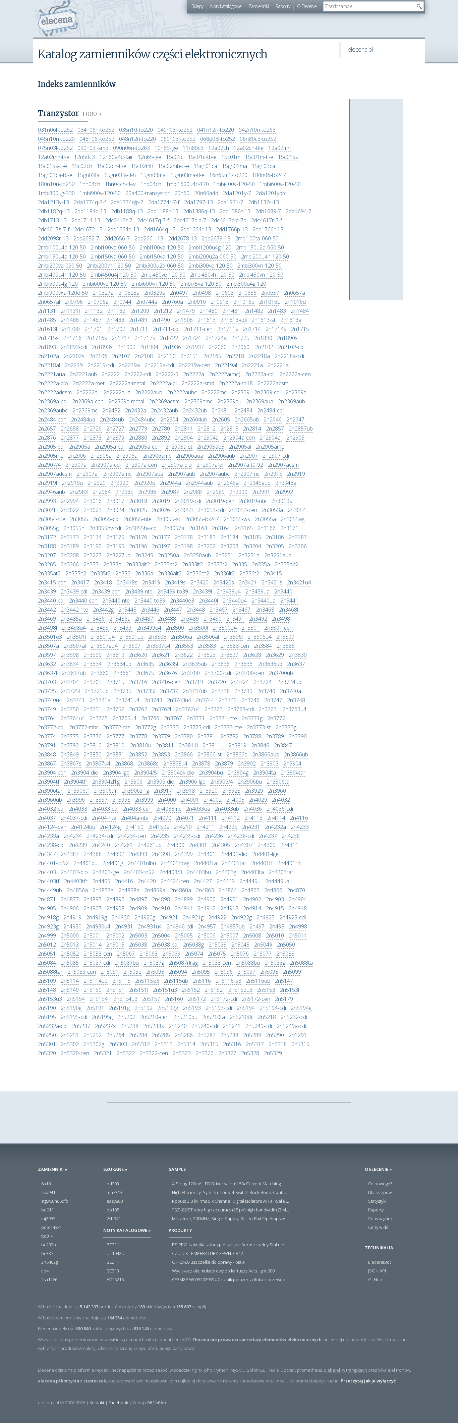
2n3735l (145, 691)
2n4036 (253, 808)
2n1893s (102, 347)
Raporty (283, 6)
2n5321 (103, 1053)
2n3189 (70, 546)
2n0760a (172, 301)
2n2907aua (149, 473)
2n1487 (92, 320)
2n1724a (216, 338)
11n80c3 (193, 148)
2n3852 (138, 754)
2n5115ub (176, 980)
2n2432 (111, 410)
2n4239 (78, 845)
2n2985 (124, 492)
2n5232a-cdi (52, 1026)
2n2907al (87, 473)
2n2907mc (247, 473)
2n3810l (115, 745)
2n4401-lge (265, 854)
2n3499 (100, 627)
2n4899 (184, 899)
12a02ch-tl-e (249, 148)
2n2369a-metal (126, 401)
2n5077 (262, 953)
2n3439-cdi (74, 591)
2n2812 (206, 428)
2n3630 (298, 655)
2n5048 (240, 944)
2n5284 (138, 1035)
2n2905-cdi (51, 446)
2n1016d (295, 301)
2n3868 (124, 763)
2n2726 (92, 428)
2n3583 (207, 645)
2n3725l (70, 691)
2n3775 (70, 736)
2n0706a (98, 301)
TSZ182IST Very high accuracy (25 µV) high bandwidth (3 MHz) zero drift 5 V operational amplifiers (230, 1210)
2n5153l (289, 989)
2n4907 (92, 908)
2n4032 (281, 799)
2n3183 (206, 537)
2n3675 (145, 673)
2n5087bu (127, 962)
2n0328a (128, 292)
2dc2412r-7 (118, 220)
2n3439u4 (229, 591)
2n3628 (252, 655)
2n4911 (184, 908)
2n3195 (115, 546)
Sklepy (197, 6)
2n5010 (275, 935)
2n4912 (206, 908)
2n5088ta (301, 962)
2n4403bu (199, 872)
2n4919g (96, 917)
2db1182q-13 (54, 211)
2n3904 (292, 763)
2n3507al (75, 645)
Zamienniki (258, 6)
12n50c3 (84, 157)
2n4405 (101, 881)
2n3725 (47, 691)
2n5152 (191, 989)
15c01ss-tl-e (52, 166)
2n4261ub (149, 845)
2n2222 (111, 374)
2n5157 (151, 999)
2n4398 (161, 854)
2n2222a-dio (53, 383)
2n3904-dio (84, 772)
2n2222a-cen (295, 374)
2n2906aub (221, 455)
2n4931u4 (150, 926)
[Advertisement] (376, 199)
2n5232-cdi (294, 1017)
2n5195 (47, 1017)
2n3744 (205, 700)
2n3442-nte (74, 609)
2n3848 (47, 754)
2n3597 (47, 655)
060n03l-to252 (178, 139)
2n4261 (124, 845)
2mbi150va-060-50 (113, 256)
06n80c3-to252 (258, 139)
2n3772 (276, 718)
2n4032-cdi (51, 808)
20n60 (181, 193)
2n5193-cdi (219, 1008)
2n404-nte (104, 817)
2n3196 (138, 546)
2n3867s (71, 763)
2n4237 (268, 836)
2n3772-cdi (51, 727)
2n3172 (47, 537)
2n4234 (73, 836)
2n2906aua (189, 455)
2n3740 (266, 691)
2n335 (239, 564)
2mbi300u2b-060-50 (160, 265)
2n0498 (202, 292)
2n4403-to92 (139, 872)
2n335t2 (101, 573)
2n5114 (70, 980)
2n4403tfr (76, 881)
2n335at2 (49, 573)
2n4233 (300, 827)
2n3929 (254, 790)
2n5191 (95, 1008)
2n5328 (250, 1053)
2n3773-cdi (196, 727)
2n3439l (202, 591)
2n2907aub (181, 473)
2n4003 (235, 799)
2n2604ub (195, 419)
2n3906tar (50, 790)
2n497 (257, 926)
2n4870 (296, 890)
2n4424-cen (175, 881)
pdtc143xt (51, 1227)
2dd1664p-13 (123, 229)
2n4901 (229, 899)
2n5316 (232, 1044)
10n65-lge (166, 148)
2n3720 (217, 682)
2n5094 (178, 971)
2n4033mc (168, 808)
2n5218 (267, 1017)
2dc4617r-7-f (266, 220)
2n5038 (138, 944)
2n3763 (214, 709)
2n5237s (105, 1026)
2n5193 (192, 1008)
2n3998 (121, 799)
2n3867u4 (98, 763)
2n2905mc (50, 455)
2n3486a (119, 618)
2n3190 (92, 546)
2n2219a (129, 365)
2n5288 (229, 1035)
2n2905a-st (178, 446)
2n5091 (110, 971)
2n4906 (70, 908)
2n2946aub (51, 492)
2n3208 (70, 555)
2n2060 (218, 347)
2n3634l (93, 664)
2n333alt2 (138, 564)
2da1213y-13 (53, 202)
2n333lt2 (192, 564)
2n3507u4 (158, 645)
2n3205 (275, 546)
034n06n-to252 (95, 129)
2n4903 (275, 899)
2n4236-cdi (241, 836)
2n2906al (127, 455)
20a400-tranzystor (147, 193)
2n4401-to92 (53, 863)
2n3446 (150, 609)
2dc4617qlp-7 (190, 220)
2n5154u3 (125, 999)
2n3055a (265, 519)
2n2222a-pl (163, 383)
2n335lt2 (75, 573)
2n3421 (248, 582)
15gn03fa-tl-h (120, 175)
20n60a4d (206, 193)
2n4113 (253, 817)
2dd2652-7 (86, 238)
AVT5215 (115, 1280)
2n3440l (208, 600)
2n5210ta (213, 1017)
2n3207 (47, 555)
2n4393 (138, 854)
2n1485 (47, 320)
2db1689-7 (268, 211)
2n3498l (47, 627)
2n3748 (296, 700)
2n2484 (243, 410)
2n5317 (255, 1044)
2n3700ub (281, 673)
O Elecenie (307, 6)
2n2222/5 (167, 374)
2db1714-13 (85, 220)
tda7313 (114, 1192)
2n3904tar (293, 772)
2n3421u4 (299, 582)
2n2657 (47, 428)
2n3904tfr (76, 781)
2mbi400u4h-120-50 (62, 274)
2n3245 (144, 555)
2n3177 (161, 537)
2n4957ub (233, 926)
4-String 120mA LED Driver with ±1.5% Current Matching (226, 1184)
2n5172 (197, 999)
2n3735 (122, 691)
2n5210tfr (241, 1017)
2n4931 (124, 926)
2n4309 (266, 845)
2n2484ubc (142, 419)
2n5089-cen (81, 971)
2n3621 (161, 655)
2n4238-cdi (51, 845)
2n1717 (121, 338)
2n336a (144, 573)
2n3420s (223, 582)
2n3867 (47, 763)
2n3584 (263, 645)
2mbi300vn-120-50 (259, 265)
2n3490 (213, 618)
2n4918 (298, 908)
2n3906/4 (221, 781)
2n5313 (164, 1044)
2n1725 (240, 338)
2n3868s (148, 763)
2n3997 (99, 799)
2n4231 (251, 827)
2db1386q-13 (199, 211)
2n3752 (115, 709)
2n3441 (289, 600)
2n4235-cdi (187, 836)
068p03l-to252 (217, 139)
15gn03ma (153, 175)
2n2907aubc (215, 473)
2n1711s (227, 329)
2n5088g (275, 962)
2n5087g (154, 962)
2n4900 (206, 899)
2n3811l (188, 745)
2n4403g (226, 872)
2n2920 (97, 483)
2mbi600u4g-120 (58, 283)
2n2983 (79, 492)
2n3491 (235, 618)
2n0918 (220, 301)
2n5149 (70, 989)
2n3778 (138, 736)
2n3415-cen (52, 582)
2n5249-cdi (258, 1026)
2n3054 (297, 510)
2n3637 (296, 664)
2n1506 (184, 320)
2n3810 (92, 745)
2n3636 (221, 664)
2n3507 (285, 636)
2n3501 (250, 627)
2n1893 (47, 347)
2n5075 (217, 953)
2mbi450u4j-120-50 (113, 274)
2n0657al (49, 301)
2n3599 (92, 655)
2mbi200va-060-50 (60, 265)
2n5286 (184, 1035)
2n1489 (138, 320)
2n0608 (225, 292)
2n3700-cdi (218, 673)
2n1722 (169, 338)
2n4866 (273, 890)
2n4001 (190, 799)
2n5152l (214, 989)
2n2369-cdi (267, 392)
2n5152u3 (240, 989)
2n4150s (158, 827)
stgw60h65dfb (54, 1201)
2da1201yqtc (271, 193)
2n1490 (161, 320)
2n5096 (224, 971)
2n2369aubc (53, 410)
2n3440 (283, 591)
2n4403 (47, 872)
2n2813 (229, 428)
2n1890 (263, 338)
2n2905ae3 (210, 446)
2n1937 (195, 347)
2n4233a (48, 836)
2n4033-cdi (105, 808)
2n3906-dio (160, 781)
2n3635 (145, 664)
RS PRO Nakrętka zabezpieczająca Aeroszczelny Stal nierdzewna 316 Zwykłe (230, 1245)
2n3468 (265, 609)
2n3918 (186, 790)
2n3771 (196, 718)
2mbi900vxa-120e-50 (63, 292)
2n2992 (284, 492)
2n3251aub (277, 555)
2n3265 (47, 564)
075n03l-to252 (55, 148)
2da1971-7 (230, 202)
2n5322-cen (153, 1053)
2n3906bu (250, 781)
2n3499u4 (149, 627)
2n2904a (208, 437)
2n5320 (47, 1053)
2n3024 (115, 510)
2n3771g (252, 718)
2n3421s (272, 582)
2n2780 (161, 428)
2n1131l (70, 311)
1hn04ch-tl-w (120, 184)
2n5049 (263, 944)
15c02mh (142, 166)
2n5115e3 (147, 980)
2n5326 (204, 1053)
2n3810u (140, 745)
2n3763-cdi (240, 709)
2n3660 (100, 673)
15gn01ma (234, 166)
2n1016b (243, 301)
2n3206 (298, 546)
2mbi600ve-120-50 (104, 283)
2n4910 (161, 908)
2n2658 (70, 428)
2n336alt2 (170, 573)
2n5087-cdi (96, 962)
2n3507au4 (104, 645)
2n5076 (240, 953)
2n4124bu (83, 827)
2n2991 (261, 492)
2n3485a (71, 618)
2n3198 (184, 546)
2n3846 (260, 745)
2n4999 (47, 935)
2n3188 (47, 546)
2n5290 (275, 1035)
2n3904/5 (145, 772)
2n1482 (254, 311)
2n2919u (72, 483)
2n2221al (279, 365)
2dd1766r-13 (267, 229)
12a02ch (218, 148)
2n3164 (221, 528)
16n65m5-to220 (228, 175)
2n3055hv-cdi (105, 528)
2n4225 (228, 827)
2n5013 (70, 944)
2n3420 (199, 582)
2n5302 (70, 1044)
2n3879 (224, 763)
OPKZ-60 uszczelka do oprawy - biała (208, 1262)
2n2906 (77, 455)
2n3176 (138, 537)
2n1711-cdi (166, 329)
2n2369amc (198, 401)
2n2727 (115, 428)
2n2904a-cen (239, 437)
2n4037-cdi (74, 817)
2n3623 (206, 655)
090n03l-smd (92, 148)
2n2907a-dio (177, 464)
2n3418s (127, 582)
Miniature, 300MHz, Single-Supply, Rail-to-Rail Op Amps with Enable (230, 1218)
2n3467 (219, 609)
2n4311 (289, 845)
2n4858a (128, 890)
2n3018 (138, 501)
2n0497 (179, 292)
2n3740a (290, 691)
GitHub (375, 1280)
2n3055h (73, 528)
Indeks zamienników (77, 84)
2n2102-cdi (291, 347)
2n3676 (168, 673)
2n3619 (115, 655)
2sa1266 (49, 1280)
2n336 (122, 573)
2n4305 (221, 845)
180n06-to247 (269, 175)
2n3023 (92, 510)
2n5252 (92, 1035)
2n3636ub (270, 664)
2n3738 (221, 691)
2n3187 (298, 537)
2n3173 (70, 537)
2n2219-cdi (101, 365)
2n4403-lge (106, 872)
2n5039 (218, 944)
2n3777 (115, 736)
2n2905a (79, 446)
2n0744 (122, 301)
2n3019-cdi (188, 501)
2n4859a (154, 890)
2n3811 (165, 745)
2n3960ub (50, 799)
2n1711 (139, 329)
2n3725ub (96, 691)
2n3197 (161, 546)
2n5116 (202, 980)
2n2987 (170, 492)
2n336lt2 (224, 573)
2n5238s (153, 1026)
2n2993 (47, 501)
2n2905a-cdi (109, 446)
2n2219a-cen (194, 365)
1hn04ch (89, 184)
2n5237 (81, 1026)
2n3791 (47, 745)
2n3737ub (195, 691)
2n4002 (213, 799)
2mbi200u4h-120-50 (265, 256)
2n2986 (147, 492)
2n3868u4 (175, 763)
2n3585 (286, 645)
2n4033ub (227, 808)
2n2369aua (259, 401)
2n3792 (70, 745)
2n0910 (197, 301)
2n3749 (47, 709)
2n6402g (49, 1262)
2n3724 (240, 682)
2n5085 (70, 962)
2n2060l (240, 347)
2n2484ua (83, 419)
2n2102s (74, 356)
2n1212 (163, 311)
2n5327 (227, 1053)
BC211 (113, 1245)
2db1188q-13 (127, 211)
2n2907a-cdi (106, 464)
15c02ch (82, 166)
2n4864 (228, 890)
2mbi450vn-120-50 (261, 274)
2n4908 (115, 908)
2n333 (91, 564)
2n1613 (206, 320)
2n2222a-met (89, 383)
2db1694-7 (298, 211)
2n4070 (162, 817)
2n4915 (275, 908)
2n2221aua (51, 374)
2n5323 (182, 1053)
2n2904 (184, 437)
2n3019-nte (253, 501)
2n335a (261, 564)
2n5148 (47, 989)
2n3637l (47, 673)
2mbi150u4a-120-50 (62, 256)
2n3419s (175, 582)
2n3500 (175, 627)
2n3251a (249, 555)
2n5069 (171, 953)
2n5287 (206, 1035)
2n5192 (143, 1008)
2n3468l (288, 609)
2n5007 (229, 935)
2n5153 (266, 989)
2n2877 (70, 437)
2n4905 (47, 908)
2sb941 (48, 1192)
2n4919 (72, 917)
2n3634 (70, 664)
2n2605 (221, 419)
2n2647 (295, 419)
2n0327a (103, 292)
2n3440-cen (83, 600)
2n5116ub (258, 980)
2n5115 (121, 980)
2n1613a (290, 320)
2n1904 (149, 347)
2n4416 (124, 881)
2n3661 (122, 673)
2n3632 (47, 664)
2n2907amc (117, 473)
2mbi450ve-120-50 (163, 274)
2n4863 (205, 890)
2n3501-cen (278, 627)
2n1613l (47, 329)
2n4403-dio (74, 872)
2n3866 (184, 754)
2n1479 (186, 311)
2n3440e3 (182, 600)
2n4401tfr (289, 863)
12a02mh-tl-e (53, 157)
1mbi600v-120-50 (280, 184)
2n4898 (161, 899)
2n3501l (76, 636)
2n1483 (277, 311)
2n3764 (47, 718)
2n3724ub (289, 682)
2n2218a (259, 356)
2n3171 (289, 528)
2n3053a (272, 510)
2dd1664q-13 (160, 229)
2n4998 (298, 926)
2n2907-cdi (276, 455)
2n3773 (170, 727)
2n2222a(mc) (224, 374)
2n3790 (298, 736)
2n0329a (154, 292)
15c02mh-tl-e (173, 166)
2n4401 (206, 854)
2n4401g (112, 863)
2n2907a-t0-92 (245, 464)
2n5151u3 (165, 989)
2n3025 (138, 510)
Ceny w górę (380, 1218)
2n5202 (126, 1017)
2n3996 (76, 799)
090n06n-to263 (131, 148)
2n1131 (47, 311)
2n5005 (184, 935)
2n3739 (243, 691)
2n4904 (298, 899)
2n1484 (300, 311)
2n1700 (71, 329)
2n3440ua (263, 600)
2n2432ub (195, 410)
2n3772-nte (116, 727)
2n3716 (138, 682)
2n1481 (231, 311)
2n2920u (144, 483)
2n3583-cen (235, 645)
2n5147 (284, 980)
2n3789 (275, 736)
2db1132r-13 (263, 202)
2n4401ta (205, 863)
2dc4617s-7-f (53, 229)
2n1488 (115, 320)
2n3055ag (292, 519)
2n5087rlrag (183, 962)
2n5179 (284, 999)
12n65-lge (149, 157)
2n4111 (208, 817)
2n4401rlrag (175, 863)
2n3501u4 (103, 636)
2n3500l (198, 627)
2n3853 (161, 754)
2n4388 (92, 854)
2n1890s (287, 338)
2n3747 (273, 700)
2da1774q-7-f (90, 202)
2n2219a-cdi (159, 365)
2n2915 (273, 473)
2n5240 (178, 1026)
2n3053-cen (243, 510)
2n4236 (214, 836)
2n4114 (276, 817)
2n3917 (163, 790)
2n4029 (258, 799)
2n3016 (92, 501)
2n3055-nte (138, 519)
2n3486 (96, 618)
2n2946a (285, 483)
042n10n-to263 (257, 129)
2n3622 (184, 655)
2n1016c (269, 301)
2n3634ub (119, 664)
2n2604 (169, 419)
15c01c (174, 157)
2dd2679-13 (216, 238)
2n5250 (47, 1035)
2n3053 (184, 510)
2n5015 (115, 944)
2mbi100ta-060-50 (257, 238)
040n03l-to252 (175, 129)
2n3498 (281, 618)
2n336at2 (197, 573)
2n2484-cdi (270, 410)
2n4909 (138, 908)
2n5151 (115, 989)
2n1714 (252, 329)
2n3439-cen (106, 591)
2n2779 (138, 428)
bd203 (113, 1184)
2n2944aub (199, 483)
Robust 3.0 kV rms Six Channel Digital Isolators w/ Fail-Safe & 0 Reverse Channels (230, 1201)
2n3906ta (278, 781)
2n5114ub (95, 980)
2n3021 (47, 510)
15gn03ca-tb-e (55, 175)
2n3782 (229, 736)
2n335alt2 (286, 564)
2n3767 (173, 718)
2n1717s (144, 338)
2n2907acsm (283, 464)
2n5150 (92, 989)
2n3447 (173, 609)
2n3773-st (259, 727)
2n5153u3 (50, 999)
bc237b (48, 1245)
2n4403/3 (170, 872)
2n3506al (208, 636)
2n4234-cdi (100, 836)
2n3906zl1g (135, 790)
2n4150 (134, 827)
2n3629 (275, 655)
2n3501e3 (50, 636)
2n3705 (92, 682)
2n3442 (47, 609)
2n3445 (127, 609)
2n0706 (74, 301)
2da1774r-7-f (163, 202)
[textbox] (368, 6)
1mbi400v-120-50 (234, 184)
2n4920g (144, 917)
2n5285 (161, 1035)
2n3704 (70, 682)
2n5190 (47, 1008)
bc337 (47, 1253)
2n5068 (148, 953)
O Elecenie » (378, 1169)
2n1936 (172, 347)
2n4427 (203, 881)
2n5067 (126, 953)
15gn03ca (263, 166)
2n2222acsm (272, 383)
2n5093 (155, 971)
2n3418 (103, 582)
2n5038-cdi (165, 944)
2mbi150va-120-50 (161, 256)
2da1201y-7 (237, 193)
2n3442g (103, 609)
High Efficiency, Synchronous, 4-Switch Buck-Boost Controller (230, 1192)
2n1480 (208, 311)
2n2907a (76, 464)
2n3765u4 (124, 718)
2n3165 (244, 528)
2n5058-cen (97, 953)
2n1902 (126, 347)
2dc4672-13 (88, 229)
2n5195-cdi (74, 1017)
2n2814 (252, 428)
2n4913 (229, 908)
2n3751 (92, 709)
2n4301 (198, 845)
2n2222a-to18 (236, 383)
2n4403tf (48, 881)
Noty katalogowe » (127, 1230)
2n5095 (201, 971)
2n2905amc (270, 446)
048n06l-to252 (96, 139)
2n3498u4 (74, 627)
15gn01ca (205, 166)
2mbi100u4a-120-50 (62, 247)
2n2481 (221, 410)
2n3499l (122, 627)
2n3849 (70, 754)
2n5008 (252, 935)
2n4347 (47, 854)
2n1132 (93, 311)
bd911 (47, 1210)
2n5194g (301, 1008)
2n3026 (161, 510)
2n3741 (76, 700)
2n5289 (252, 1035)
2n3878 (201, 763)
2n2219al (226, 365)
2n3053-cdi (210, 510)
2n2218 (235, 356)
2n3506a (181, 636)
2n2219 (74, 365)
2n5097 (246, 971)
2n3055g (48, 528)
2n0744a (146, 301)
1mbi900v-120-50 (100, 193)
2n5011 (298, 935)
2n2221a (252, 365)
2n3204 (252, 546)
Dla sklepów (380, 1192)
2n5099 (292, 971)
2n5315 (209, 1044)
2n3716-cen (166, 682)
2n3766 (150, 718)
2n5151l (138, 989)
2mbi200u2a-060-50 (212, 256)
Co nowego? (380, 1184)
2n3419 (151, 582)
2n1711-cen (198, 329)
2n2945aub (257, 483)
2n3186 (275, 537)
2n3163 (198, 528)
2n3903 (270, 763)
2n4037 (47, 817)
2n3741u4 (127, 700)
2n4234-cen (132, 836)
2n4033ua (198, 808)
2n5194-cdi (273, 1008)
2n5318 (278, 1044)
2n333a (112, 564)
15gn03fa (88, 175)
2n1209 (140, 311)
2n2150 (167, 356)
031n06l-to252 (55, 129)
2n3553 (184, 645)
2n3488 (167, 618)
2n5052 (70, 953)
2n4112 (231, 817)
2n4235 (160, 836)
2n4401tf (262, 863)
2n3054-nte (51, 519)
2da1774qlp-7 (127, 202)
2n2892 (161, 437)
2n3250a (168, 555)
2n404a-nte (135, 817)
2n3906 (133, 781)
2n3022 (70, 510)
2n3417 (80, 582)
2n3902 (247, 763)
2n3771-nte (223, 718)
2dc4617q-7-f (153, 220)
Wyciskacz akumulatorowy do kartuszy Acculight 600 (223, 1271)
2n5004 (161, 935)
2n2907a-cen (141, 464)
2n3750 (70, 709)
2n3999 (144, 799)
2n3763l (268, 709)
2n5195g (102, 1017)
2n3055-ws (237, 519)
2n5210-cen (154, 1017)
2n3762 (138, 709)
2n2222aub (148, 392)
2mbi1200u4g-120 (209, 247)
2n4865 (250, 890)
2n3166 (266, 528)
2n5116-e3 (228, 980)
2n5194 (246, 1008)
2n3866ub (296, 754)
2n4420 (147, 881)
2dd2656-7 (117, 238)
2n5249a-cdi (291, 1026)
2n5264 (115, 1035)
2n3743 (153, 700)
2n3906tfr (105, 790)
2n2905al (240, 446)
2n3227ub (118, 555)
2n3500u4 (225, 627)
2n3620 (138, 655)
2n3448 (196, 609)
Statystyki (377, 1201)
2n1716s (96, 338)
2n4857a (103, 890)
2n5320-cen (75, 1053)
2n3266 (70, 564)
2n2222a (193, 374)
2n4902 (252, 899)
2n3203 (229, 546)
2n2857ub (301, 428)
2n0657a (294, 292)
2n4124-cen (52, 827)
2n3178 (184, 537)
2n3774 (47, 736)
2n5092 (132, 971)
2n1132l (116, 311)
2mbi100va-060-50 (113, 247)
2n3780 (184, 736)
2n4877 (70, 899)
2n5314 (186, 1044)
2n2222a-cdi (260, 374)
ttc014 (47, 1236)
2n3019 (161, 501)
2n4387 (70, 854)
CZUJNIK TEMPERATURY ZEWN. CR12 (207, 1253)
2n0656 (247, 292)
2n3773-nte (228, 727)
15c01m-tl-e (259, 157)
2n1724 (192, 338)
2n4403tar (281, 872)
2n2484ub (112, 419)
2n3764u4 (73, 718)
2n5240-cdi (204, 1026)
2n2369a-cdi (52, 401)
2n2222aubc (182, 392)
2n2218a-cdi (289, 356)
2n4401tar (234, 863)
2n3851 (115, 754)
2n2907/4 (49, 464)
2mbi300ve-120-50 (210, 265)
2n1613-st (263, 320)
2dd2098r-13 (53, 238)
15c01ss (288, 157)
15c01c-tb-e (202, 157)
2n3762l (161, 709)
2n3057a (173, 528)
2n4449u (250, 881)
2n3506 (157, 636)
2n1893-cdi (74, 347)
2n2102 (264, 347)
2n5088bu (248, 962)
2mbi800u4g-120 (246, 283)
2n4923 (265, 917)
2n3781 (206, 736)
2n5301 (47, 1044)
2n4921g (193, 917)
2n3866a (236, 754)
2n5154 (76, 999)
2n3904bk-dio (178, 772)
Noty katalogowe (225, 6)
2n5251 (70, 1035)
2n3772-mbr (83, 727)
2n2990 (238, 492)
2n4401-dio (233, 854)
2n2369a (295, 392)
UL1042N (115, 1253)
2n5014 (92, 944)
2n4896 (115, 899)
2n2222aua (116, 392)
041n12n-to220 (215, 129)
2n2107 (121, 356)
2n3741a (100, 700)
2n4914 (252, 908)
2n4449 (226, 881)
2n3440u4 (235, 600)
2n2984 (102, 492)
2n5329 (273, 1053)
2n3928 (231, 790)
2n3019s (281, 501)
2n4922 (217, 917)
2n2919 (296, 473)
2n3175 (115, 537)
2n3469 (47, 618)
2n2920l (119, 483)
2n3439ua (257, 591)
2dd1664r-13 (195, 229)
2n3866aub (265, 754)
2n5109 (47, 980)
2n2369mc (85, 410)
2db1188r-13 (163, 211)
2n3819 (237, 745)
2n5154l (99, 999)
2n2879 (115, 437)
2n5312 (141, 1044)
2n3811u (213, 745)
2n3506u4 (259, 636)
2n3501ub (131, 636)
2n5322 (126, 1053)
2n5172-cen (256, 999)
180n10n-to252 (56, 184)
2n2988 (193, 492)
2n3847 (283, 745)
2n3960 (277, 790)
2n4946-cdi (180, 926)
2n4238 (291, 836)
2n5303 (118, 1044)
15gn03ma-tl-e (187, 175)
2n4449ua (277, 881)
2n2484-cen (52, 419)
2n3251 (225, 555)
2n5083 (285, 953)
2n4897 (138, 899)
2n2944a (170, 483)
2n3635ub (195, 664)
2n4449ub (50, 890)
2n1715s (48, 338)
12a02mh (279, 148)
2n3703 (47, 682)
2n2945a (228, 483)
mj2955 (48, 1218)
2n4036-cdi (280, 808)
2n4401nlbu (142, 863)
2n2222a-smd (197, 383)
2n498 (276, 926)
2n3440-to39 (149, 600)
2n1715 (300, 329)
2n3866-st (209, 754)
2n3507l (131, 645)
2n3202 (206, 546)
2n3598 (70, 655)
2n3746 (250, 700)
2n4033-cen (137, 808)
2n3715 (115, 682)
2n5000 (70, 935)
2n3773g (286, 727)
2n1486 (70, 320)
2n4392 (115, 854)
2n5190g (71, 1008)
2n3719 (194, 682)
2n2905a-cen (145, 446)
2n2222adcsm (55, 392)
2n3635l (168, 664)
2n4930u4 (98, 926)
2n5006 (206, 935)
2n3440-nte (116, 600)
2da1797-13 (198, 202)
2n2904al (271, 437)
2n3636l (243, 664)
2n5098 (269, 971)
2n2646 (273, 419)
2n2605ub (247, 419)
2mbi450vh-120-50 (212, 274)
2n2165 (212, 356)
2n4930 (72, 926)
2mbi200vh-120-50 (109, 265)
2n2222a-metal (127, 383)
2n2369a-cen (88, 401)
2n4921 (169, 917)
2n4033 (78, 808)
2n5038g (193, 944)
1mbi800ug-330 (56, 193)
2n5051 (47, 953)
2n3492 (258, 618)
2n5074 (194, 953)
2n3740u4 (50, 700)
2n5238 (129, 1026)
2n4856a (77, 890)
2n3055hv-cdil (142, 528)
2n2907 (249, 455)
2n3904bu (211, 772)
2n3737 (169, 691)
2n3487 (144, 618)
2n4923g (48, 926)
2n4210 (183, 827)
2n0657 (270, 292)
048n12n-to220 (137, 139)
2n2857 (275, 428)
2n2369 (240, 392)
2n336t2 (249, 573)
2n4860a (180, 890)
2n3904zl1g (106, 781)
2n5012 (47, 944)
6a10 (46, 1184)
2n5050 (286, 944)
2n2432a (135, 410)
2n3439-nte (139, 591)
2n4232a (275, 827)
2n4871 (47, 899)
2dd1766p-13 (232, 229)
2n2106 (98, 356)
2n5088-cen (217, 962)
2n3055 (79, 519)
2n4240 (101, 845)
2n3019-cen (220, 501)
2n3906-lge (192, 781)
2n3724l (263, 682)
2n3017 (115, 501)
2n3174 (92, 537)
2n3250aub (197, 555)
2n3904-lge (116, 772)
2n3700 (191, 673)
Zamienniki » (52, 1169)
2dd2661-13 (148, 238)
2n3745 (228, 700)
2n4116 (299, 817)
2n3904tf (48, 781)
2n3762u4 (188, 709)
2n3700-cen (250, 673)
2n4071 (185, 817)
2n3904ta (264, 772)
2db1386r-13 (235, 211)
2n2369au (229, 401)
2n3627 (229, 655)
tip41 (46, 1271)
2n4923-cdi (292, 917)
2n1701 (93, 329)
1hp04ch (150, 184)
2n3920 (208, 790)
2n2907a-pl (209, 464)
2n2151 (189, 356)
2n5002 (115, 935)
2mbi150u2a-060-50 (260, 247)
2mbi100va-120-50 (161, 247)
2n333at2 (166, 564)
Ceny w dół (379, 1227)
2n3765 (99, 718)
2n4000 (167, 799)
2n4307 (244, 845)
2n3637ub (74, 673)
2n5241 (232, 1026)
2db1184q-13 (90, 211)
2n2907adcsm (55, 473)
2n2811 (184, 428)
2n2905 (295, 437)
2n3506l (233, 636)
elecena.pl (58, 18)
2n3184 (229, 537)
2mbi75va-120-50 (201, 283)
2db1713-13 (52, 220)
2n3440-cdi (51, 600)
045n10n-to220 (56, 139)
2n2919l (47, 483)
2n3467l (241, 609)
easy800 (115, 1201)
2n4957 (207, 926)
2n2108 (144, 356)
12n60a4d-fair (116, 157)
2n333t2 (217, 564)
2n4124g (110, 827)
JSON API (377, 1271)
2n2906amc (157, 455)
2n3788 (252, 736)
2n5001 (92, 935)
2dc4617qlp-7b (228, 220)
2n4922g (241, 917)
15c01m (230, 157)
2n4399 (184, 854)
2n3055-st (168, 519)
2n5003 (138, 935)
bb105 (113, 1210)
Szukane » (115, 1169)
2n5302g (93, 1044)
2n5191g (119, 1008)
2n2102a (48, 356)
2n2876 (47, 437)
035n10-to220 (136, 129)
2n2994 (70, 501)
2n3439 (47, 591)
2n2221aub (83, 374)
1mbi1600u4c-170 (187, 184)
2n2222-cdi (137, 374)
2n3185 (252, 537)
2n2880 (138, 437)
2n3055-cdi (106, 519)
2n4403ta (252, 872)
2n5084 (47, 962)
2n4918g (48, 917)
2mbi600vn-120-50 (153, 283)
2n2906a (101, 455)
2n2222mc (214, 392)
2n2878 (92, 437)
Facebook (118, 1403)
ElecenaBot (379, 1262)
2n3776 (92, 736)
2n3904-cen (52, 772)
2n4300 (175, 845)
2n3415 (273, 573)
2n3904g (238, 772)
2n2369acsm (164, 401)
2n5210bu (185, 1017)
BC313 (113, 1271)
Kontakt (97, 1403)
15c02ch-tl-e (111, 166)
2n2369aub (291, 401)
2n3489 (190, 618)
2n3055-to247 (202, 519)
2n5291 (298, 1035)
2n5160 (174, 999)
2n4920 (121, 917)
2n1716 (72, 338)
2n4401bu (85, 863)
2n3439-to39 (172, 591)
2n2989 (216, 492)
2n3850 (92, 754)
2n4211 (205, 827)
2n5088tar (50, 971)
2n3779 (161, 736)
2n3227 (92, 555)
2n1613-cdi (233, 320)
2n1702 (116, 329)
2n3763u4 (294, 709)
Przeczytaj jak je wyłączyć (368, 1381)
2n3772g (145, 727)
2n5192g (167, 1008)
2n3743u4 (179, 700)
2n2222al (87, 392)
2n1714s (276, 329)
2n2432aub (164, 410)
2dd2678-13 (182, 238)
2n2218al (49, 365)
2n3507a (48, 645)
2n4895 (92, 899)
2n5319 (300, 1044)
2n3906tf (78, 790)
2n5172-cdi (224, 999)
